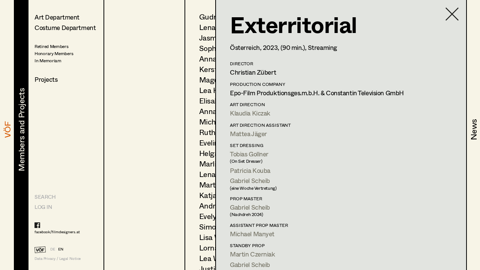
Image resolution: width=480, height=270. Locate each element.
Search (45, 197)
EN (60, 249)
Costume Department (65, 27)
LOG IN (43, 207)
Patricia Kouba (250, 170)
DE (52, 249)
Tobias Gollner (249, 154)
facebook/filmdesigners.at (57, 232)
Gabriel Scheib (250, 181)
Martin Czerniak (252, 254)
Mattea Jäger (248, 134)
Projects (46, 79)
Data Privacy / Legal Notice (57, 258)
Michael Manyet (252, 234)
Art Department (57, 17)
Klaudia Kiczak (250, 113)
